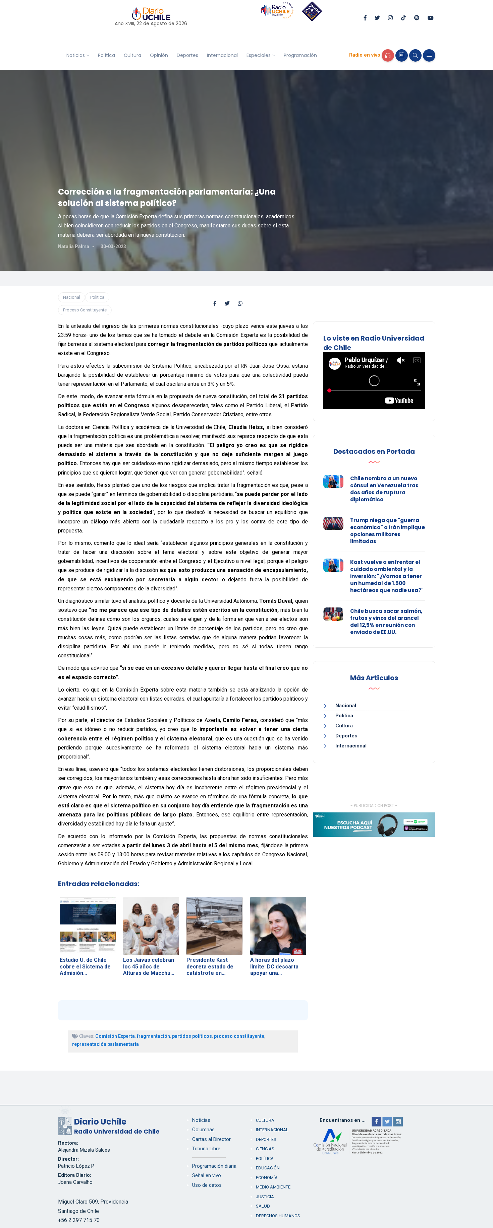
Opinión (159, 55)
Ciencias (265, 1148)
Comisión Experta (115, 1036)
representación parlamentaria (105, 1044)
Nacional (71, 297)
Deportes (187, 55)
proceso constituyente (239, 1036)
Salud (263, 1206)
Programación (300, 55)
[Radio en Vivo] (388, 55)
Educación (268, 1167)
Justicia (265, 1196)
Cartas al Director (211, 1139)
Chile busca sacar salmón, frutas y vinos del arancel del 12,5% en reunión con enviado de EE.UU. (386, 621)
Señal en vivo (206, 1175)
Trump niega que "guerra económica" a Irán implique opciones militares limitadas (387, 531)
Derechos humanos (278, 1215)
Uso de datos (207, 1185)
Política (106, 55)
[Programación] (401, 55)
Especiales (258, 55)
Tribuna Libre (206, 1149)
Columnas (203, 1130)
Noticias (75, 55)
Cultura (132, 55)
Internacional (222, 55)
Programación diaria (214, 1166)
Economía (267, 1177)
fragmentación (153, 1036)
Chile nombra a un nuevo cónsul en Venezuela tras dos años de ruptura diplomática (384, 489)
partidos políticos (192, 1036)
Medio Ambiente (273, 1186)
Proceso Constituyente (85, 309)
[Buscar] (415, 55)
